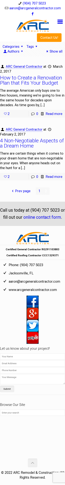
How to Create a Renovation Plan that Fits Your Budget (31, 80)
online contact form (42, 217)
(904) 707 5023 (34, 3)
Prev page (23, 191)
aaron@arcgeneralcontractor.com (35, 8)
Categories (11, 46)
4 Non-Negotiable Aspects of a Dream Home (32, 143)
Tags (30, 46)
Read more (54, 114)
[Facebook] (32, 14)
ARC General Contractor (24, 66)
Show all (56, 51)
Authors (13, 51)
